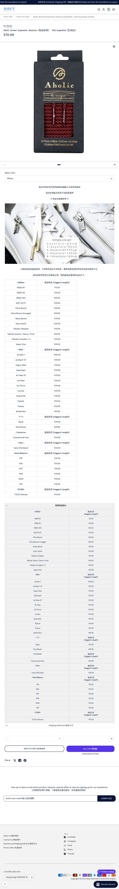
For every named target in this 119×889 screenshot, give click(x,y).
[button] (58, 164)
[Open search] (99, 9)
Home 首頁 (7, 17)
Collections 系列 (22, 17)
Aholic (9, 26)
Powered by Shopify (107, 879)
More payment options (90, 753)
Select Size (10, 173)
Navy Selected (92, 879)
